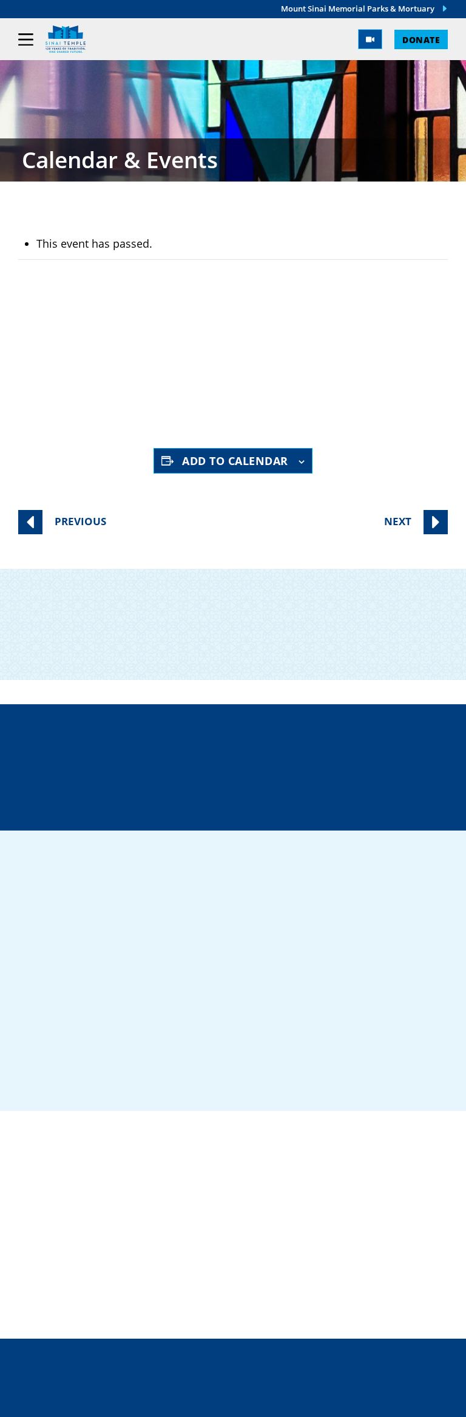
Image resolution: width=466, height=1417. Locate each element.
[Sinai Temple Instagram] (125, 1081)
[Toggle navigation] (25, 39)
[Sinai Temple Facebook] (30, 1081)
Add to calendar (235, 461)
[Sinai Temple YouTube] (156, 1081)
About (38, 1274)
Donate (421, 39)
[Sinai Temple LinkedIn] (62, 1081)
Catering (46, 1194)
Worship (44, 1254)
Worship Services (124, 388)
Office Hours (323, 800)
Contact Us (160, 800)
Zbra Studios (260, 1399)
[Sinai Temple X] (93, 1081)
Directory (156, 757)
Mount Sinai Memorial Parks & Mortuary (357, 9)
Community (54, 1214)
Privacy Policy (233, 1374)
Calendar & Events (77, 1294)
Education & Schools (86, 1234)
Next (397, 521)
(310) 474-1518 (323, 757)
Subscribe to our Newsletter (236, 640)
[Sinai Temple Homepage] (65, 39)
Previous (80, 521)
